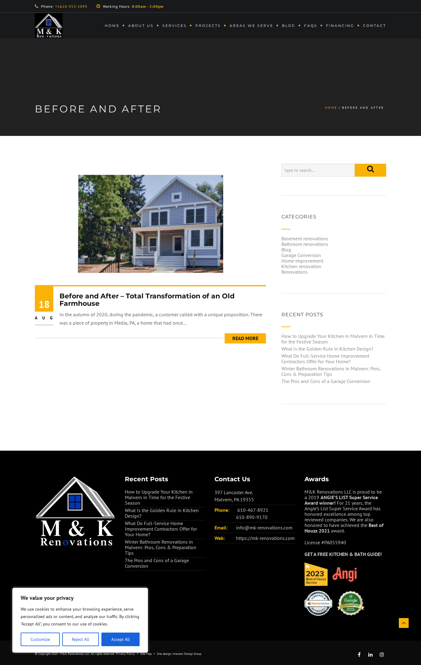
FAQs (310, 25)
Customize (40, 639)
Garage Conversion (301, 255)
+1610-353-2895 (71, 6)
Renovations (294, 272)
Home (112, 25)
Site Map (146, 654)
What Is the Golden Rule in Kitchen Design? (327, 349)
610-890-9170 (252, 517)
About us (141, 25)
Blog (289, 25)
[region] (80, 620)
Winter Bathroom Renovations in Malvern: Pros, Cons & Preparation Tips (330, 371)
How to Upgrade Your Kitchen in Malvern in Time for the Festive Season (333, 339)
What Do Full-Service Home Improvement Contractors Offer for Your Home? (325, 358)
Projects (208, 25)
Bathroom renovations (304, 244)
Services (174, 25)
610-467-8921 (252, 510)
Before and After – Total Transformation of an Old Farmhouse (147, 300)
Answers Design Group (187, 654)
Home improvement (302, 261)
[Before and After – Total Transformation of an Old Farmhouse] (150, 224)
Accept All (120, 639)
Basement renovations (304, 238)
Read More (245, 338)
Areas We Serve (251, 25)
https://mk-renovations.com (265, 538)
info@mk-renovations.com (264, 527)
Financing (340, 25)
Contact (374, 25)
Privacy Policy (125, 654)
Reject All (80, 639)
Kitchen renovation (301, 266)
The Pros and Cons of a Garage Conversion (325, 381)
